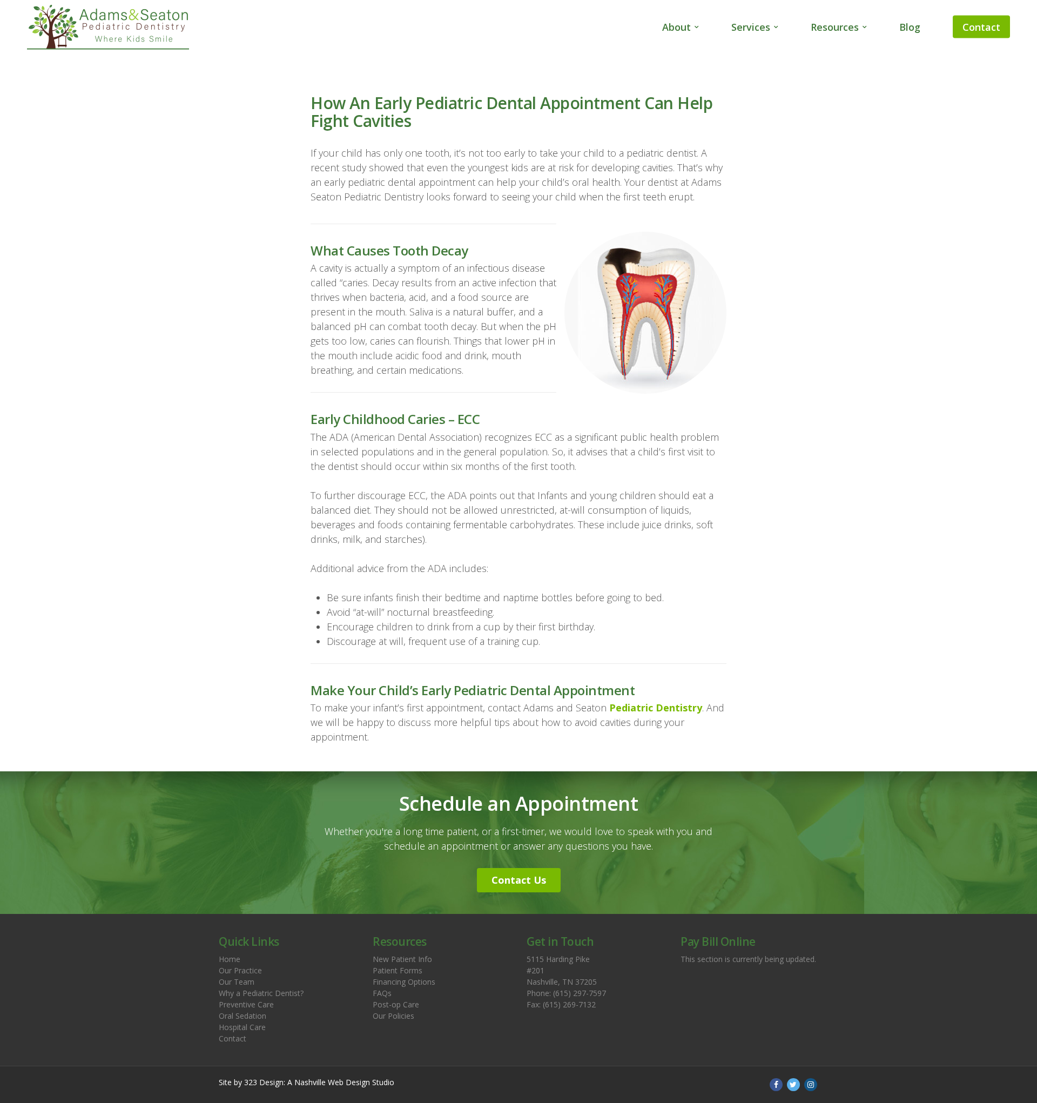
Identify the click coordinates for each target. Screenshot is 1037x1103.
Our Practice (240, 970)
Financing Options (404, 982)
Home (229, 959)
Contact (981, 27)
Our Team (236, 982)
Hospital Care (242, 1027)
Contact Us (518, 879)
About (676, 27)
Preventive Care (246, 1004)
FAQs (382, 993)
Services (750, 27)
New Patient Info (402, 959)
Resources (835, 27)
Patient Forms (397, 970)
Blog (909, 27)
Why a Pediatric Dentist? (261, 993)
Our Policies (393, 1016)
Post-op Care (396, 1004)
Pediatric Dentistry (655, 707)
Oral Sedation (242, 1016)
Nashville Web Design (332, 1082)
